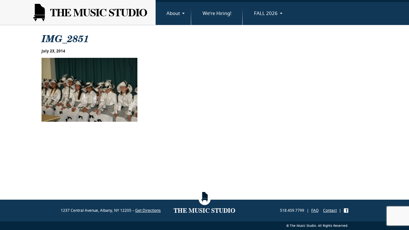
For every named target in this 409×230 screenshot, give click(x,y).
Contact (330, 210)
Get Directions (148, 210)
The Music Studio (98, 12)
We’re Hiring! (217, 13)
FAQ (315, 210)
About (173, 13)
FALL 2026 (266, 13)
